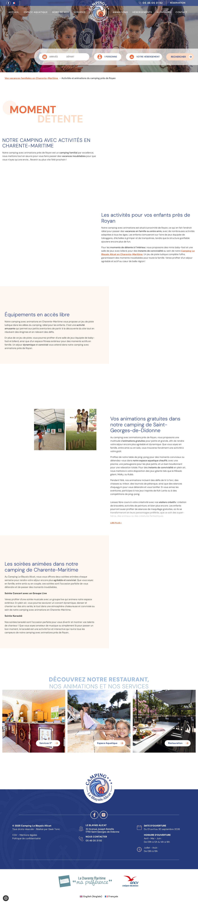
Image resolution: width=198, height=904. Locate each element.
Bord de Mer (60, 12)
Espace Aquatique (36, 12)
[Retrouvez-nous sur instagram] (104, 815)
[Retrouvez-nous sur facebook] (8, 3)
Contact (181, 12)
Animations (120, 12)
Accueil (13, 12)
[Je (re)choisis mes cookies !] (6, 898)
